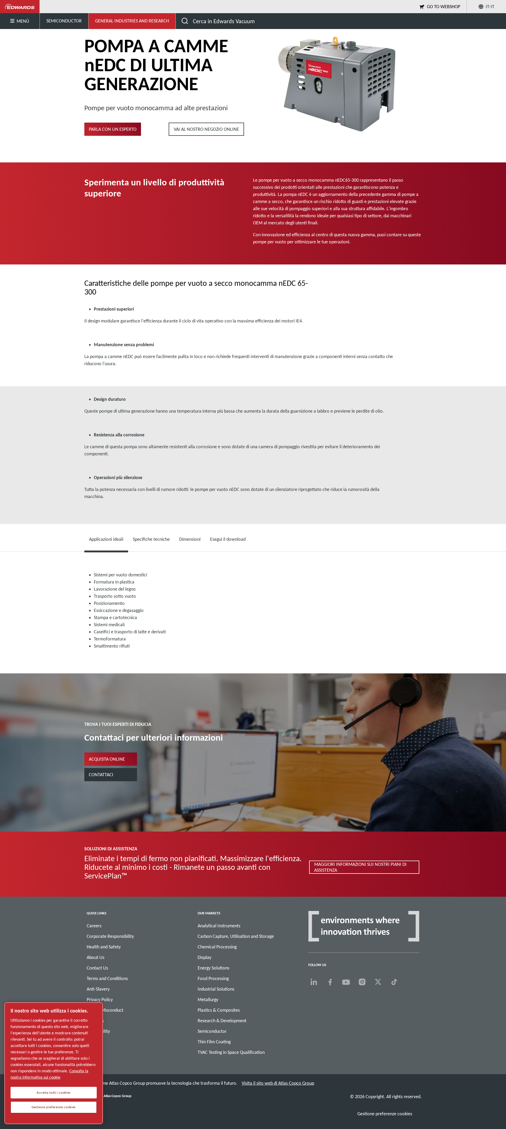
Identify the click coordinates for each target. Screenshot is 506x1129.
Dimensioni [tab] (190, 539)
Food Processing (213, 978)
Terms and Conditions (107, 978)
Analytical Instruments (219, 926)
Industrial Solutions (216, 989)
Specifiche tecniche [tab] (151, 539)
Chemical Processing (217, 947)
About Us (95, 957)
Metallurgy (208, 999)
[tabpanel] (253, 612)
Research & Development (222, 1021)
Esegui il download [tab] (228, 539)
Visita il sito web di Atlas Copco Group (278, 1083)
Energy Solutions (213, 968)
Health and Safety (104, 947)
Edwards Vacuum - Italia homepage (20, 6)
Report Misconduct (105, 1010)
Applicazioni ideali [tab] (106, 539)
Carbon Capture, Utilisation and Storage (236, 936)
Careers (94, 926)
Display (204, 957)
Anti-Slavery (98, 989)
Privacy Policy (100, 999)
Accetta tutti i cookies (54, 1093)
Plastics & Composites (219, 1010)
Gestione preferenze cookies (384, 1114)
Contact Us (97, 968)
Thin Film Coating (214, 1042)
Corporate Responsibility (110, 936)
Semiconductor (212, 1031)
